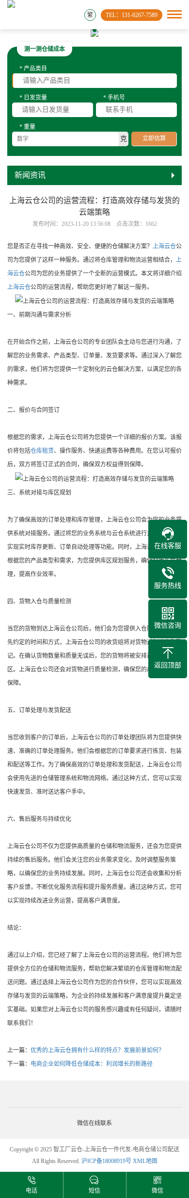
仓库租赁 (42, 450)
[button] (86, 30)
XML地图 (145, 1161)
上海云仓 (164, 246)
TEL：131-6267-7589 (132, 15)
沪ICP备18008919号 (106, 1161)
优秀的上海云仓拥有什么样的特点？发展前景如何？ (97, 1050)
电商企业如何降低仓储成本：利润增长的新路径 (92, 1064)
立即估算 (154, 138)
